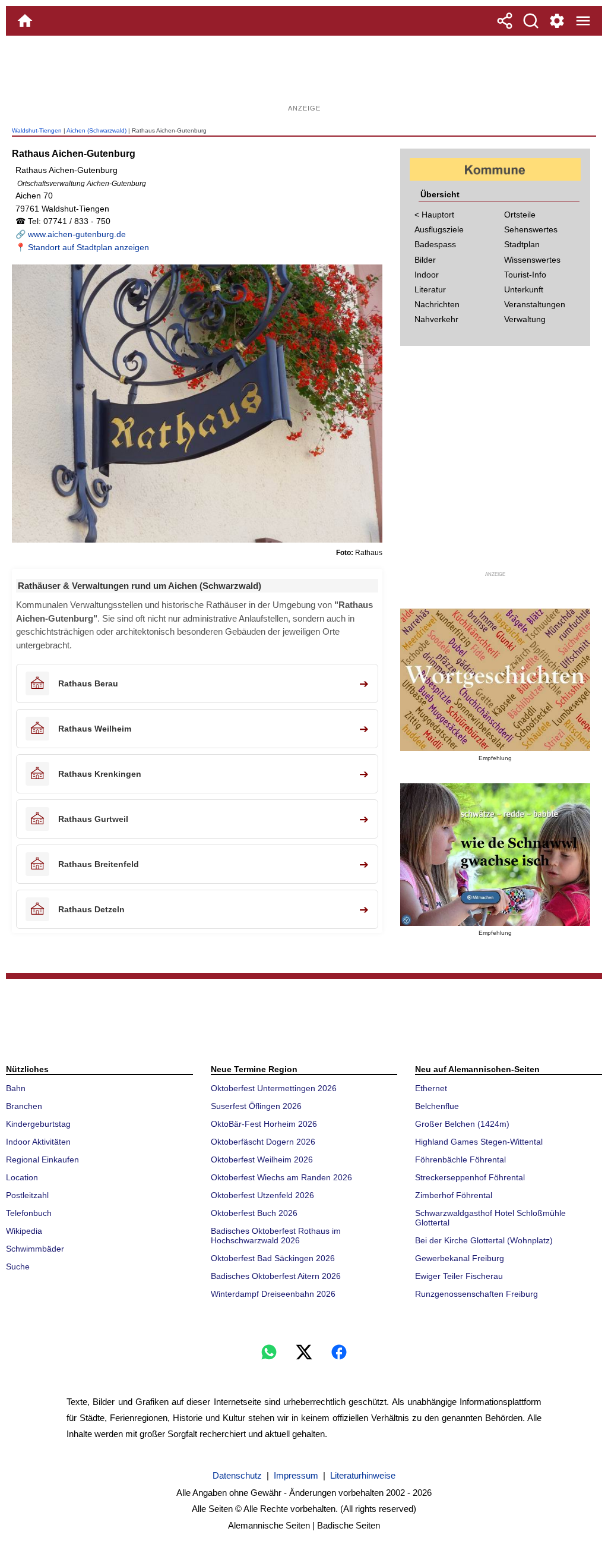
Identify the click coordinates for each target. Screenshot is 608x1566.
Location (22, 1177)
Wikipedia (24, 1231)
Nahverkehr (436, 319)
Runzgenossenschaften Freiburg (476, 1294)
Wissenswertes (532, 259)
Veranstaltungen (534, 304)
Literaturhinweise (362, 1475)
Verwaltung (525, 319)
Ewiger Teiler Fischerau (459, 1276)
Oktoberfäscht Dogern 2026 (263, 1141)
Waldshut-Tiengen (37, 130)
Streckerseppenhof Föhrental (470, 1177)
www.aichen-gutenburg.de (77, 234)
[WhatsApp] (269, 1352)
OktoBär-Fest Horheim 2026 (264, 1124)
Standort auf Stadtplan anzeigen (88, 247)
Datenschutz (237, 1475)
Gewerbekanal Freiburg (459, 1258)
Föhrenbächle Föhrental (460, 1159)
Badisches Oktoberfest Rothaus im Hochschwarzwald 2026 (276, 1235)
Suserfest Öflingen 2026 (256, 1106)
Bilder (425, 259)
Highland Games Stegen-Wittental (479, 1141)
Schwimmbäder (35, 1248)
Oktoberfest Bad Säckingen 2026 (273, 1258)
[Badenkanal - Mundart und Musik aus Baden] (495, 854)
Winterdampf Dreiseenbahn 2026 (273, 1294)
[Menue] (583, 21)
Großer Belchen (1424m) (462, 1124)
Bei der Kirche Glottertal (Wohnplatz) (484, 1240)
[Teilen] (505, 21)
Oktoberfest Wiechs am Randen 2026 (281, 1177)
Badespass (435, 244)
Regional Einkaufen (42, 1159)
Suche (18, 1266)
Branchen (24, 1106)
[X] (304, 1352)
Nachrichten (437, 304)
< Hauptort (434, 214)
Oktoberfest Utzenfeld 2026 (262, 1195)
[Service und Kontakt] (557, 21)
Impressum (296, 1475)
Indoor (426, 274)
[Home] (25, 21)
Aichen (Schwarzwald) (96, 130)
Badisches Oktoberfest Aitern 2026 (276, 1276)
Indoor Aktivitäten (38, 1141)
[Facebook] (339, 1352)
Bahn (16, 1088)
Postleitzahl (27, 1195)
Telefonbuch (29, 1213)
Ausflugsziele (439, 229)
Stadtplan (522, 244)
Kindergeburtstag (38, 1124)
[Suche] (531, 21)
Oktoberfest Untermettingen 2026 (274, 1088)
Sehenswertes (531, 229)
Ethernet (431, 1088)
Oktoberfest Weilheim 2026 (262, 1159)
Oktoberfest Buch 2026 (254, 1213)
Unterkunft (523, 289)
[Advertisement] (304, 74)
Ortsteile (520, 214)
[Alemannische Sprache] (495, 680)
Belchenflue (437, 1106)
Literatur (430, 289)
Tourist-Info (525, 274)
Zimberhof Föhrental (453, 1195)
